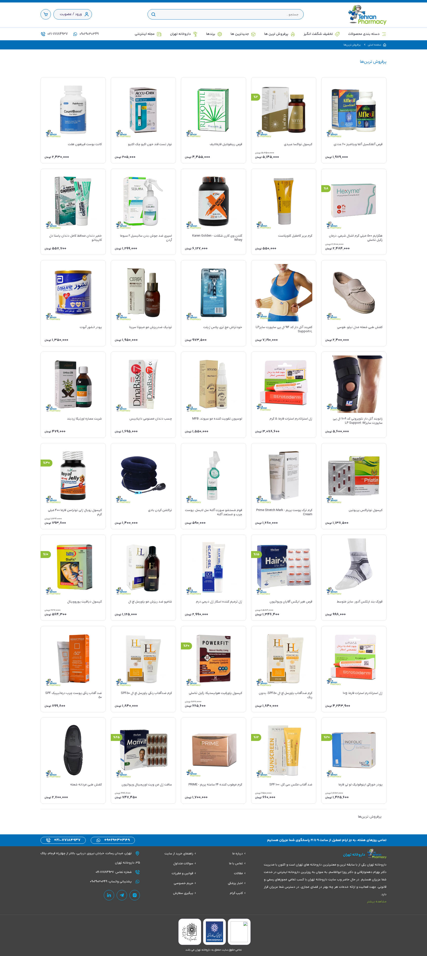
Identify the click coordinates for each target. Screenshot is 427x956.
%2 (256, 97)
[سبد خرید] (46, 14)
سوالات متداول (183, 863)
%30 (46, 463)
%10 (45, 554)
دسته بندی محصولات (364, 34)
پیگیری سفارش (183, 893)
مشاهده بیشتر (376, 902)
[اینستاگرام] (134, 895)
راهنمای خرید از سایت (179, 853)
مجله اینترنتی (145, 34)
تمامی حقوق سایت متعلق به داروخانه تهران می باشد (213, 950)
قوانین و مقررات (182, 873)
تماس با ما (236, 863)
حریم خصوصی (183, 883)
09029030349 (89, 34)
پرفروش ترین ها (276, 34)
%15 (256, 554)
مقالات (238, 873)
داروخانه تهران (180, 34)
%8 (326, 188)
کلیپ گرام (236, 893)
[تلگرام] (122, 895)
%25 (116, 737)
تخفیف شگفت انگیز (318, 34)
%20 (186, 646)
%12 (256, 737)
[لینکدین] (109, 895)
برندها (210, 34)
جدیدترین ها (240, 34)
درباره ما (237, 853)
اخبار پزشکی (235, 883)
